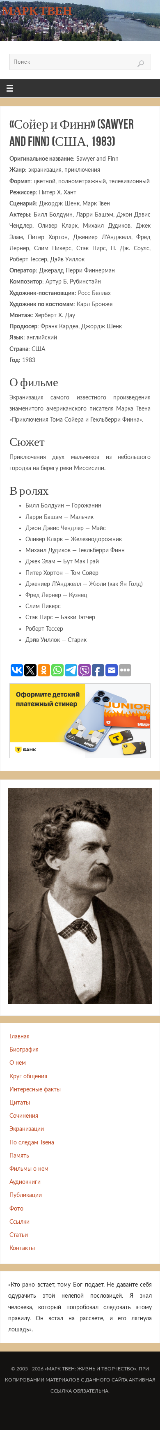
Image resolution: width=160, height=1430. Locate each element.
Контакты (22, 1248)
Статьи (18, 1235)
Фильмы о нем (28, 1169)
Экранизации (26, 1129)
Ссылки (19, 1222)
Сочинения (23, 1116)
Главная (19, 1036)
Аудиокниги (25, 1182)
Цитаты (19, 1103)
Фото (16, 1209)
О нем (17, 1063)
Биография (24, 1050)
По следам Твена (31, 1142)
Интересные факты (35, 1089)
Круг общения (28, 1076)
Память (19, 1156)
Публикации (25, 1195)
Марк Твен (37, 10)
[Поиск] (141, 64)
